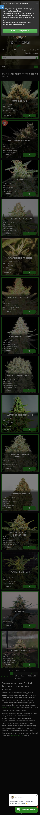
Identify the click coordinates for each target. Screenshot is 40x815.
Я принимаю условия (20, 31)
